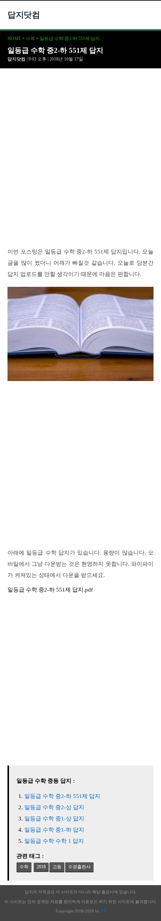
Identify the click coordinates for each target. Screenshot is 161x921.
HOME (14, 38)
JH (103, 911)
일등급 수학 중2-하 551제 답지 (70, 38)
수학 (30, 38)
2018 (41, 866)
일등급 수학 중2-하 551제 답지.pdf (50, 590)
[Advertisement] (80, 162)
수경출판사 (79, 866)
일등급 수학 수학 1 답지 (54, 841)
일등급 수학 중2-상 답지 (54, 807)
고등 (56, 866)
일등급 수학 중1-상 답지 (54, 819)
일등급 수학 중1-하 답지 (54, 830)
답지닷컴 (23, 14)
